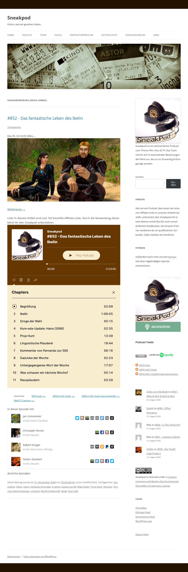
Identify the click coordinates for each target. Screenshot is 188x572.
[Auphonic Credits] (96, 447)
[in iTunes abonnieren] (141, 356)
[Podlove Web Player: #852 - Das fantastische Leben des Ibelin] (63, 306)
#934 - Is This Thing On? (167, 424)
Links (156, 35)
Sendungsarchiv (135, 35)
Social (58, 35)
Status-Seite (142, 534)
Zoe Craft (73, 491)
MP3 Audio (39, 396)
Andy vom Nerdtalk (157, 391)
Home (10, 35)
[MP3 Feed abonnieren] (136, 365)
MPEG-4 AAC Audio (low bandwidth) (101, 396)
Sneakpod (18, 17)
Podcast (27, 35)
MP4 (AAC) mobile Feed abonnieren (158, 374)
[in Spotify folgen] (161, 356)
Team (43, 35)
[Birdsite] (111, 461)
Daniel (150, 408)
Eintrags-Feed (142, 512)
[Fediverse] (96, 461)
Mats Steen (83, 486)
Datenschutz (109, 35)
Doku (19, 486)
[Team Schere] (96, 418)
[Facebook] (101, 432)
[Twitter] (76, 418)
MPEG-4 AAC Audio (64, 396)
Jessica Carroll (69, 486)
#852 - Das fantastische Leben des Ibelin (45, 118)
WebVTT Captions (24, 400)
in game (56, 486)
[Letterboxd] (86, 418)
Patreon (172, 256)
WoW (64, 491)
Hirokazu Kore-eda (40, 486)
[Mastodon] (101, 418)
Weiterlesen (16, 209)
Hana (26, 486)
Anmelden (141, 508)
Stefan (150, 449)
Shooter (107, 486)
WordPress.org (143, 521)
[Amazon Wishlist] (111, 418)
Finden (173, 183)
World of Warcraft (50, 491)
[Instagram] (81, 418)
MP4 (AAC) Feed (147, 369)
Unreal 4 (35, 491)
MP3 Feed (144, 365)
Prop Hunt (96, 486)
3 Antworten (14, 127)
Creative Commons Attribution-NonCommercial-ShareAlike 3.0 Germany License (157, 481)
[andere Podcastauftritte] (106, 418)
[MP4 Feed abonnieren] (136, 369)
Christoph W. (68, 482)
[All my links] (91, 447)
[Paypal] (106, 447)
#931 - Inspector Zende (167, 437)
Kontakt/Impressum (81, 35)
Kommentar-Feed (145, 516)
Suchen (139, 176)
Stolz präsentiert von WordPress (40, 556)
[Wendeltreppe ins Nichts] (91, 418)
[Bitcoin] (101, 447)
